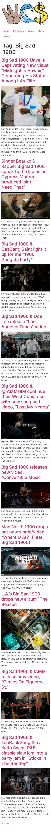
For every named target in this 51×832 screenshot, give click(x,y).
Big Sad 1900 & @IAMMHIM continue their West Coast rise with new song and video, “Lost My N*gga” (25, 396)
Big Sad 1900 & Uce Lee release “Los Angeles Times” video (23, 321)
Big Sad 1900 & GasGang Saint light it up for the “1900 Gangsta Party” (23, 251)
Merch (6, 36)
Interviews (18, 31)
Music (41, 31)
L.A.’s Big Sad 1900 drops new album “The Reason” (24, 599)
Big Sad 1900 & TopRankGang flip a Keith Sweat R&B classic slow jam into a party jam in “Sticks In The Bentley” (24, 750)
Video (31, 31)
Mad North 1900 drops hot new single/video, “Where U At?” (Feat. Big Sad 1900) (24, 534)
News (6, 31)
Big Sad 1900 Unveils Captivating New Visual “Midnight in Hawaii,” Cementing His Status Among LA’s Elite (25, 70)
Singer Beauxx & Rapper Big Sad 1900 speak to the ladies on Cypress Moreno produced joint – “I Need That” (24, 174)
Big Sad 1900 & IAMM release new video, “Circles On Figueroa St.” (23, 679)
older (5, 823)
